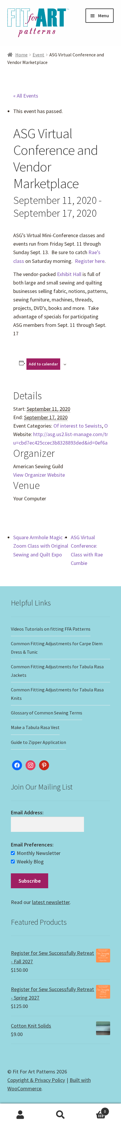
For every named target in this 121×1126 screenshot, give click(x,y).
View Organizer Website (39, 474)
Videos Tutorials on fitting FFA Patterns (50, 629)
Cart (93, 1109)
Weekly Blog (30, 861)
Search (60, 1115)
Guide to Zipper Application (38, 742)
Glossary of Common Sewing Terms (46, 713)
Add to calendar (43, 364)
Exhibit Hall (68, 274)
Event (38, 55)
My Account (20, 1115)
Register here (90, 261)
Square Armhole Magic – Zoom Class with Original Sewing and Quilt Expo (40, 546)
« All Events (25, 95)
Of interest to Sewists (77, 425)
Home (21, 55)
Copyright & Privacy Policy (36, 1080)
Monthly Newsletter (38, 853)
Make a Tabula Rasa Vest (35, 727)
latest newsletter (51, 902)
